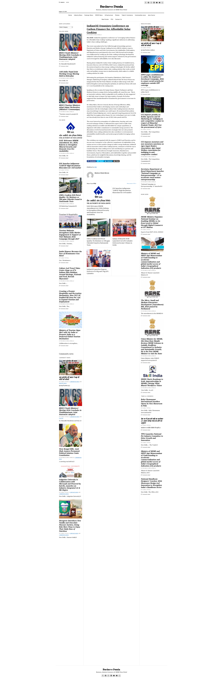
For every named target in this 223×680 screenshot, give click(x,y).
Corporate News (74, 492)
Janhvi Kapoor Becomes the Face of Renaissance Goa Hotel (70, 253)
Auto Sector (151, 15)
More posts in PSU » (131, 183)
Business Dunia (111, 6)
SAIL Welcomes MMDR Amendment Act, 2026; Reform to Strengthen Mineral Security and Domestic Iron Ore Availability (68, 145)
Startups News (88, 15)
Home (67, 2)
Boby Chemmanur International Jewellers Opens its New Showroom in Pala (151, 402)
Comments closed (64, 66)
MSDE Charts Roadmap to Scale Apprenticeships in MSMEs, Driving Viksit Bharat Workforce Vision (152, 382)
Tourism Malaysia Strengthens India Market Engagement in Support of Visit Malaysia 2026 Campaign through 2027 (70, 234)
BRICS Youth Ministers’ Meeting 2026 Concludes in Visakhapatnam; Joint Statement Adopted (70, 56)
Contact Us (118, 19)
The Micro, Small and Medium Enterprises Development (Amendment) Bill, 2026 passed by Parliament (152, 304)
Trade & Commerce (127, 15)
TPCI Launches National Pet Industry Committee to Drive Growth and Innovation (152, 437)
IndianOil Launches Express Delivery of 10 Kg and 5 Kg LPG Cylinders (97, 271)
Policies (117, 15)
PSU (112, 19)
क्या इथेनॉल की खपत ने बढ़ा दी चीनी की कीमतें (69, 378)
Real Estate (105, 19)
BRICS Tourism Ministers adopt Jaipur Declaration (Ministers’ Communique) (69, 107)
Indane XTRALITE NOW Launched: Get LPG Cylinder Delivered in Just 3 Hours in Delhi (122, 242)
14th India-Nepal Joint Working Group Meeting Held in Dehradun (69, 74)
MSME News (99, 15)
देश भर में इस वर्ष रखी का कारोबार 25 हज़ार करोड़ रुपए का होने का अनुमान (152, 421)
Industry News (78, 15)
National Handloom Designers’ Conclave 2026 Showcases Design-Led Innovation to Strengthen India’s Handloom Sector (151, 483)
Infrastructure (109, 15)
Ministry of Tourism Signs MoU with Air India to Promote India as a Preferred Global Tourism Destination (69, 334)
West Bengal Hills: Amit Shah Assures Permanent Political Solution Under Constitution (69, 452)
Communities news (140, 15)
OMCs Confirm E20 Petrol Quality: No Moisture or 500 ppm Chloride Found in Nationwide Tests (70, 198)
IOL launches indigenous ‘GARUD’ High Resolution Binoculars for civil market (70, 165)
